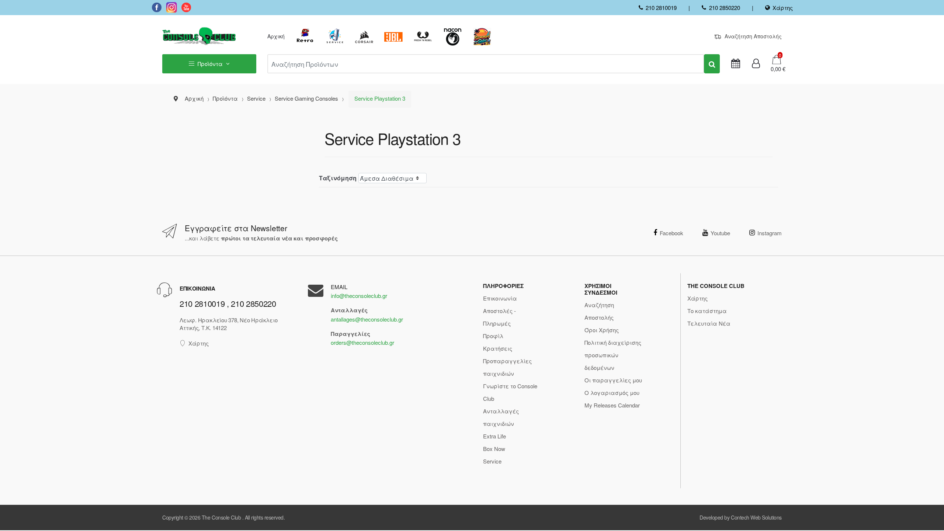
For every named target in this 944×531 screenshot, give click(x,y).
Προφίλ (493, 336)
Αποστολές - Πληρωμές (499, 317)
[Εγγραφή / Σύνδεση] (756, 64)
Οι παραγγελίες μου (613, 380)
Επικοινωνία (500, 298)
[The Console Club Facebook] (156, 7)
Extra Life (494, 436)
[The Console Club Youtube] (186, 7)
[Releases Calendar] (735, 64)
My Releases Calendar (612, 405)
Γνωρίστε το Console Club (510, 392)
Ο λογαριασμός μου (611, 392)
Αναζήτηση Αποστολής (753, 36)
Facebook (671, 233)
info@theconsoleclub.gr (359, 295)
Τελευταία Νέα (708, 323)
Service (492, 461)
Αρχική (276, 36)
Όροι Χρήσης (601, 330)
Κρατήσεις (497, 348)
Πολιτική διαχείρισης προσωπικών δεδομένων (612, 355)
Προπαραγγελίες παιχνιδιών (507, 367)
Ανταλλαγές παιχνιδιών (501, 417)
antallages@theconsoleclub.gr (367, 319)
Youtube (720, 233)
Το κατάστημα (707, 311)
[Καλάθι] (776, 59)
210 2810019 (661, 7)
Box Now (494, 448)
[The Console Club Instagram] (171, 7)
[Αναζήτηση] (712, 63)
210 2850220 (724, 7)
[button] (775, 69)
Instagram (769, 233)
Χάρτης (783, 7)
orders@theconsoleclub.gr (362, 342)
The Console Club (221, 517)
